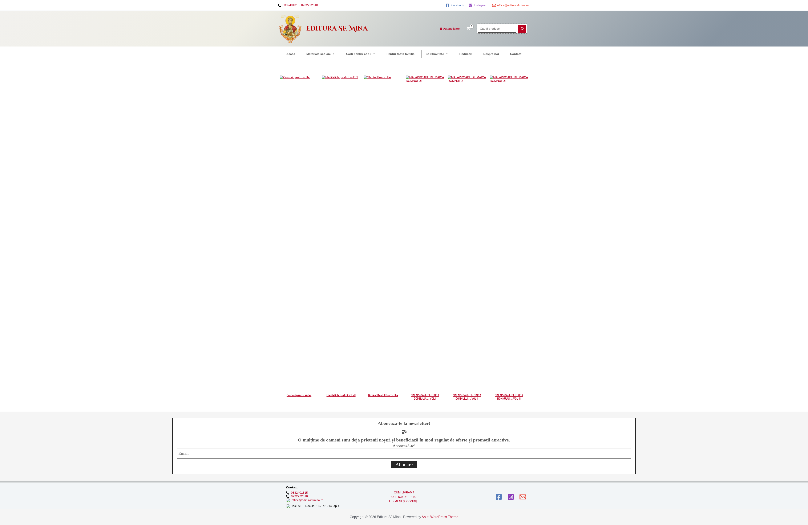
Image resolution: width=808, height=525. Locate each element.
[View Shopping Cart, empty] (468, 29)
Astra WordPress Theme (440, 517)
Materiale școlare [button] (318, 54)
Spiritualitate (435, 54)
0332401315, (291, 5)
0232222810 (309, 5)
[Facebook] (499, 497)
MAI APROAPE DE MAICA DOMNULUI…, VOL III (509, 396)
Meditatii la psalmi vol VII (341, 395)
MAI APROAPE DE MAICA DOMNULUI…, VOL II (467, 396)
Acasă (290, 54)
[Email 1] (523, 497)
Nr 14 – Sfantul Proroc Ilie (383, 395)
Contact (515, 54)
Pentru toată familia (401, 54)
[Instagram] (511, 497)
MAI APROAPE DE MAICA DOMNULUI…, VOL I (425, 396)
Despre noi (491, 54)
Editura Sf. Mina (337, 28)
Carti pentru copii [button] (358, 54)
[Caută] (522, 29)
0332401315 (299, 492)
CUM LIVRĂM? (404, 492)
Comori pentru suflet (299, 395)
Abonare (404, 464)
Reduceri (465, 54)
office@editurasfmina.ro (307, 500)
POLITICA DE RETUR (404, 496)
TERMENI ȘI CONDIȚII (404, 501)
